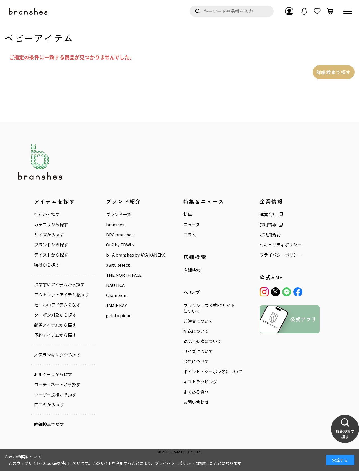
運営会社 (268, 214)
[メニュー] (348, 11)
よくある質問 (196, 392)
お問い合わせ (196, 402)
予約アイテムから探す (55, 335)
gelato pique (119, 315)
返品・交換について (202, 341)
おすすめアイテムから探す (59, 284)
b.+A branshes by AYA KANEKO (136, 255)
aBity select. (118, 265)
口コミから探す (49, 405)
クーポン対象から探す (55, 315)
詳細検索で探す (333, 72)
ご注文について (198, 321)
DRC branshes (120, 234)
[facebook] (297, 291)
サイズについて (198, 351)
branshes (115, 224)
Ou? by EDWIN (120, 245)
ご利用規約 (270, 234)
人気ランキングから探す (57, 355)
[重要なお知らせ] (304, 11)
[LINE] (286, 291)
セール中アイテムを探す (57, 305)
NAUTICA (115, 285)
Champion (116, 295)
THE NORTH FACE (124, 275)
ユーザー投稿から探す (55, 394)
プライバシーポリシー (281, 255)
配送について (196, 331)
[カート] (330, 11)
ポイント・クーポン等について (212, 371)
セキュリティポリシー (281, 245)
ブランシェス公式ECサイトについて (209, 308)
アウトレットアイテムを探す (61, 295)
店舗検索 (191, 270)
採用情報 (268, 224)
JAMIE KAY (116, 305)
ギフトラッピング (200, 382)
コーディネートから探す (57, 384)
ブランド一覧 (118, 214)
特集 (187, 214)
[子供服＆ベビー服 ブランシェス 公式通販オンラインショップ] (28, 11)
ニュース (191, 224)
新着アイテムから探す (55, 325)
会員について (196, 361)
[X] (275, 291)
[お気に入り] (317, 11)
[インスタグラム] (264, 291)
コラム (189, 234)
